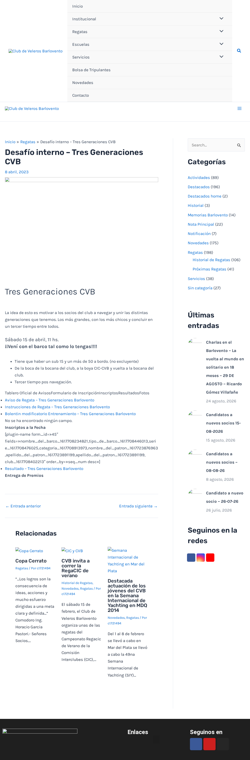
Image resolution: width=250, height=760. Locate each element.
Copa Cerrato (31, 561)
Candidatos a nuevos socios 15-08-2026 (223, 423)
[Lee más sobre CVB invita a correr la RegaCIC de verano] (72, 550)
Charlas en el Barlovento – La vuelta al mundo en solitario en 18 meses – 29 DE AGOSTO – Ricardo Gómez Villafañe (225, 367)
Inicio (77, 6)
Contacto (80, 95)
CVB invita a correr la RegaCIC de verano (76, 568)
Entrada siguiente (138, 506)
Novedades (82, 82)
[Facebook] (191, 557)
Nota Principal (201, 224)
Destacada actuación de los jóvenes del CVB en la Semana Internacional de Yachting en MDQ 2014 (127, 595)
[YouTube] (210, 557)
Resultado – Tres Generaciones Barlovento (44, 468)
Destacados (199, 186)
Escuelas (80, 44)
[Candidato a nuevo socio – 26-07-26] (195, 495)
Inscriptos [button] (108, 392)
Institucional (84, 18)
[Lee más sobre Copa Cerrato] (29, 550)
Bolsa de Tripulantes (91, 69)
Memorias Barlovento (208, 214)
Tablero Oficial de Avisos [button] (28, 392)
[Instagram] (201, 557)
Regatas (79, 31)
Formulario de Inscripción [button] (75, 392)
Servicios (81, 57)
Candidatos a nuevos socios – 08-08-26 (222, 462)
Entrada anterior (23, 506)
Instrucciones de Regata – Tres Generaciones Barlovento (57, 406)
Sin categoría (200, 287)
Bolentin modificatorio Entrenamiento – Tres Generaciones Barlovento (70, 413)
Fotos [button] (144, 392)
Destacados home (204, 196)
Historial (196, 205)
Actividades (199, 177)
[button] (239, 51)
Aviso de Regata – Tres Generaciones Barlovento (49, 400)
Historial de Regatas (77, 583)
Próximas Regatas (209, 269)
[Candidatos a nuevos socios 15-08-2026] (195, 417)
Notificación (199, 233)
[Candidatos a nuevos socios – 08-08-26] (195, 456)
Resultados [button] (128, 392)
